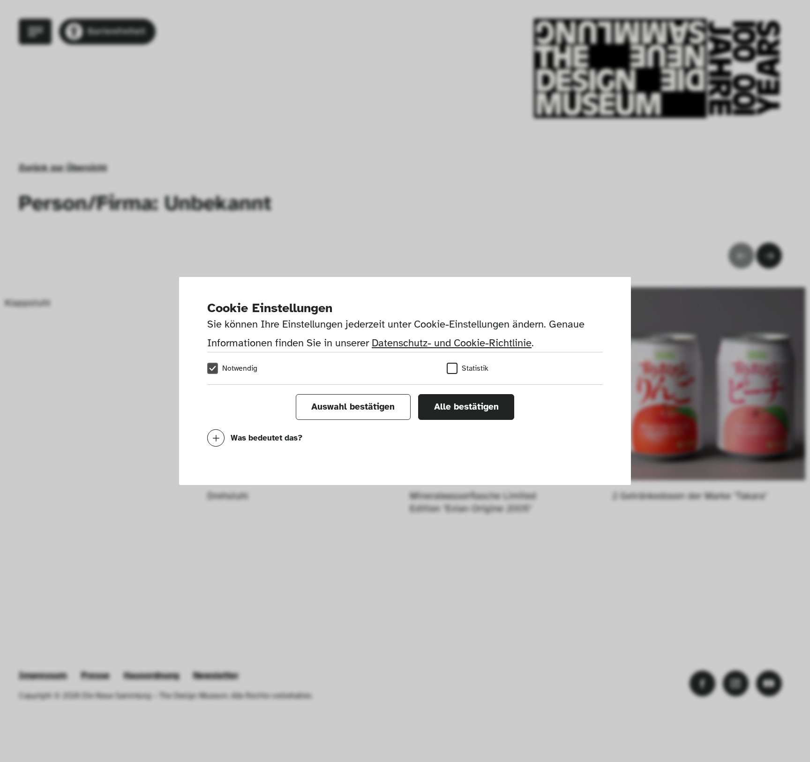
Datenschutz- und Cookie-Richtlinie (452, 342)
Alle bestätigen (466, 406)
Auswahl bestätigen (353, 406)
